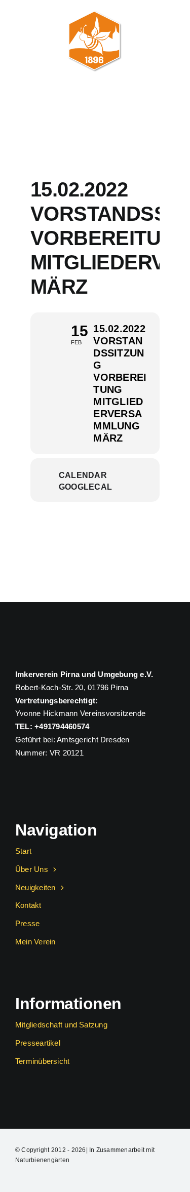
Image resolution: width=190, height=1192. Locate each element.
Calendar (83, 475)
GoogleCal (85, 487)
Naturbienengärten (42, 1160)
